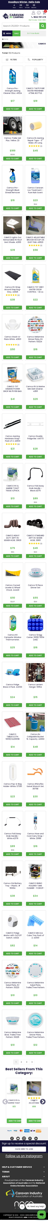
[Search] (42, 26)
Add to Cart (15, 1121)
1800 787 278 (39, 17)
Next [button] (43, 1102)
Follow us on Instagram (24, 1156)
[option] (14, 1102)
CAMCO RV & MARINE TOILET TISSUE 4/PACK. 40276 (14, 1104)
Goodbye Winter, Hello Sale (24, 2)
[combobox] (20, 26)
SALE (16, 33)
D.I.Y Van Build (33, 33)
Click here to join (24, 1149)
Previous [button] (5, 1102)
